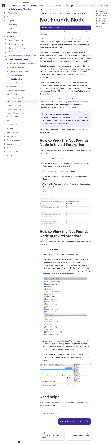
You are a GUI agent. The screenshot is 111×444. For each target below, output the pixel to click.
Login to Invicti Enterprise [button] (57, 5)
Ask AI (105, 5)
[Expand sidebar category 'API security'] (4, 24)
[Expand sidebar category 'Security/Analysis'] (7, 75)
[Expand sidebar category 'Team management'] (4, 140)
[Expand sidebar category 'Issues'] (4, 120)
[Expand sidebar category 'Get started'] (4, 13)
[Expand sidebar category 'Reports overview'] (5, 40)
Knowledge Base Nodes (72, 130)
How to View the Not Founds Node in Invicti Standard (102, 21)
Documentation (14, 5)
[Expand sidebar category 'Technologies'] (4, 124)
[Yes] (81, 421)
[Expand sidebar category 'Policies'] (4, 128)
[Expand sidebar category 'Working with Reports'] (5, 52)
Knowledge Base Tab (48, 107)
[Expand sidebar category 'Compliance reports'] (5, 48)
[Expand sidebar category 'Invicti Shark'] (4, 32)
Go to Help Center (47, 405)
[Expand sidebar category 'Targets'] (4, 20)
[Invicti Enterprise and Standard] (3, 5)
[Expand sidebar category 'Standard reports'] (5, 44)
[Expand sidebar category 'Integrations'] (4, 136)
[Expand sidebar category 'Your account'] (4, 152)
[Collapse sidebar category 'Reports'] (4, 36)
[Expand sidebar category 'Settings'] (4, 148)
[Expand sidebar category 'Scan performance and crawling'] (7, 63)
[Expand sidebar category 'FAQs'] (4, 155)
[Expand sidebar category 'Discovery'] (4, 17)
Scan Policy (78, 91)
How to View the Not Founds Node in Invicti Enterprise (102, 13)
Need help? (100, 26)
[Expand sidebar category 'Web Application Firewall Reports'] (5, 56)
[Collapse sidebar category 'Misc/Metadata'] (7, 79)
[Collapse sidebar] (19, 442)
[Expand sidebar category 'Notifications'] (4, 132)
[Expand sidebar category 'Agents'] (4, 144)
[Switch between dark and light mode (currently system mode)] (71, 5)
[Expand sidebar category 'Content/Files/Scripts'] (7, 71)
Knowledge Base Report (69, 105)
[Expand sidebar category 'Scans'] (4, 28)
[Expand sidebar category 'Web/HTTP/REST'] (7, 67)
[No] (87, 421)
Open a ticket (36, 5)
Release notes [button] (26, 4)
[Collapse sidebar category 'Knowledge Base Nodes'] (5, 59)
